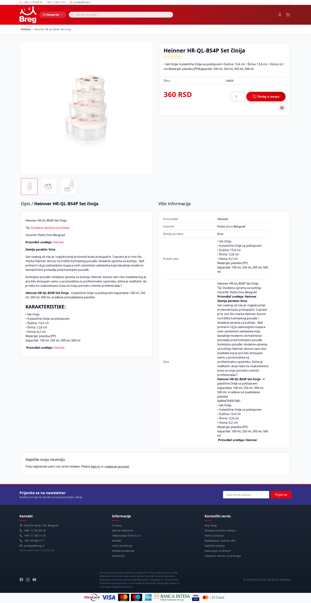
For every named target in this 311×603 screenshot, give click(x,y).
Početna (26, 29)
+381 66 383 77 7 (34, 540)
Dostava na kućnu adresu (220, 530)
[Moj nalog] (280, 14)
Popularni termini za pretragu (223, 556)
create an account (117, 466)
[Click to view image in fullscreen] (86, 108)
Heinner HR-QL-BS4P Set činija (52, 29)
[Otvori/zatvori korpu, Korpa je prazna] (287, 14)
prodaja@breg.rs (82, 2)
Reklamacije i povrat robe (220, 540)
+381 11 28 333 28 (35, 530)
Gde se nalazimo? (122, 530)
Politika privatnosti (123, 550)
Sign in (95, 466)
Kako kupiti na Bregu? (218, 550)
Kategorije (52, 14)
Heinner (58, 242)
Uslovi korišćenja (122, 545)
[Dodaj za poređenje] (282, 107)
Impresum (118, 556)
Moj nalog (211, 525)
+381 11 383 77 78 (35, 535)
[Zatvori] (289, 2)
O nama (117, 525)
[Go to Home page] (28, 14)
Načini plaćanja (214, 535)
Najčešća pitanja (215, 545)
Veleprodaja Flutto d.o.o (126, 535)
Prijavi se (281, 495)
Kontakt (116, 540)
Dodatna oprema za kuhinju (50, 228)
